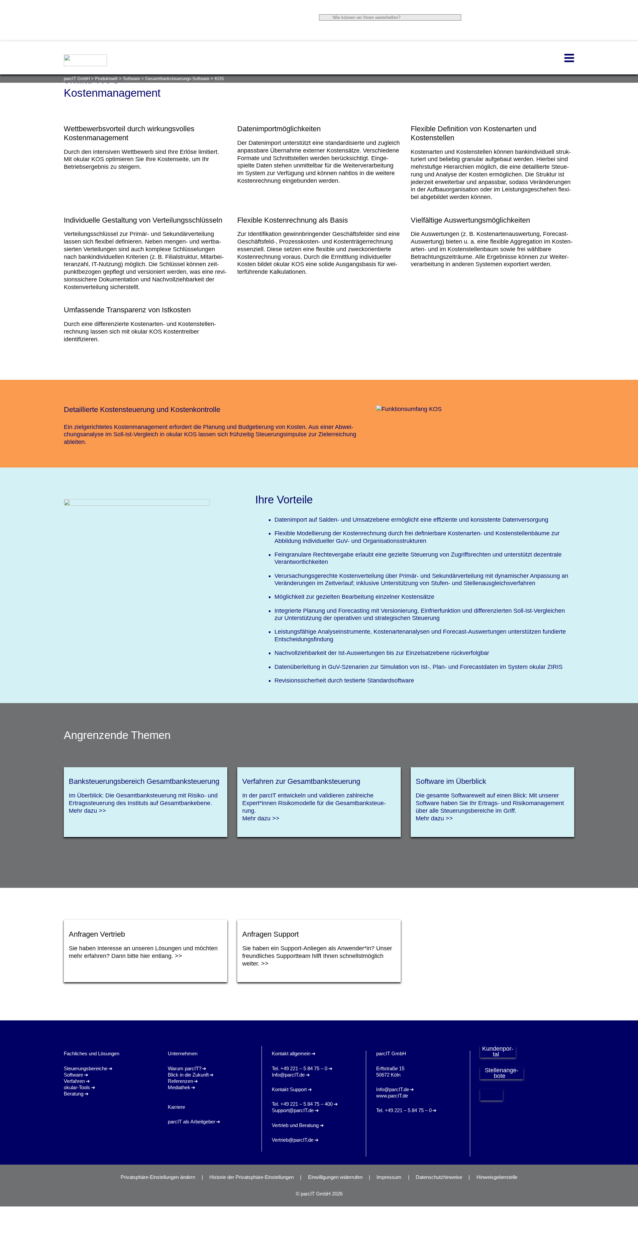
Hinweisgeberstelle (497, 1177)
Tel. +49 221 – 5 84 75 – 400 (302, 1104)
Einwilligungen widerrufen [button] (335, 1177)
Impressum (388, 1177)
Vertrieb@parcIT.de (292, 1140)
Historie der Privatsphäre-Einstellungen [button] (251, 1177)
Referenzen (180, 1081)
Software (73, 1075)
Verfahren (74, 1081)
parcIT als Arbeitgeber (191, 1121)
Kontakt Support (289, 1089)
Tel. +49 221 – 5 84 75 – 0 (299, 1068)
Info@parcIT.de (288, 1075)
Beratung (73, 1093)
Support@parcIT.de (293, 1110)
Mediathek (179, 1087)
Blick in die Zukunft (188, 1075)
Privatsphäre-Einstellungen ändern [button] (158, 1177)
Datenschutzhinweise (439, 1177)
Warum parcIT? (184, 1068)
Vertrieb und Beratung (295, 1125)
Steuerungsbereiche (85, 1068)
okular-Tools (77, 1087)
